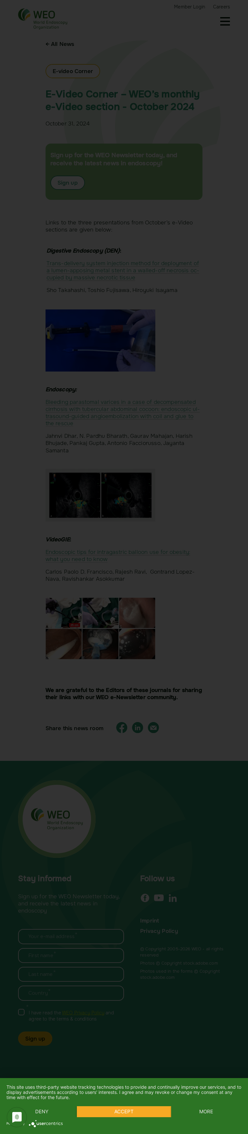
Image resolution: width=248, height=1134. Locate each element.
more (206, 1111)
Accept (124, 1111)
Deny (41, 1111)
